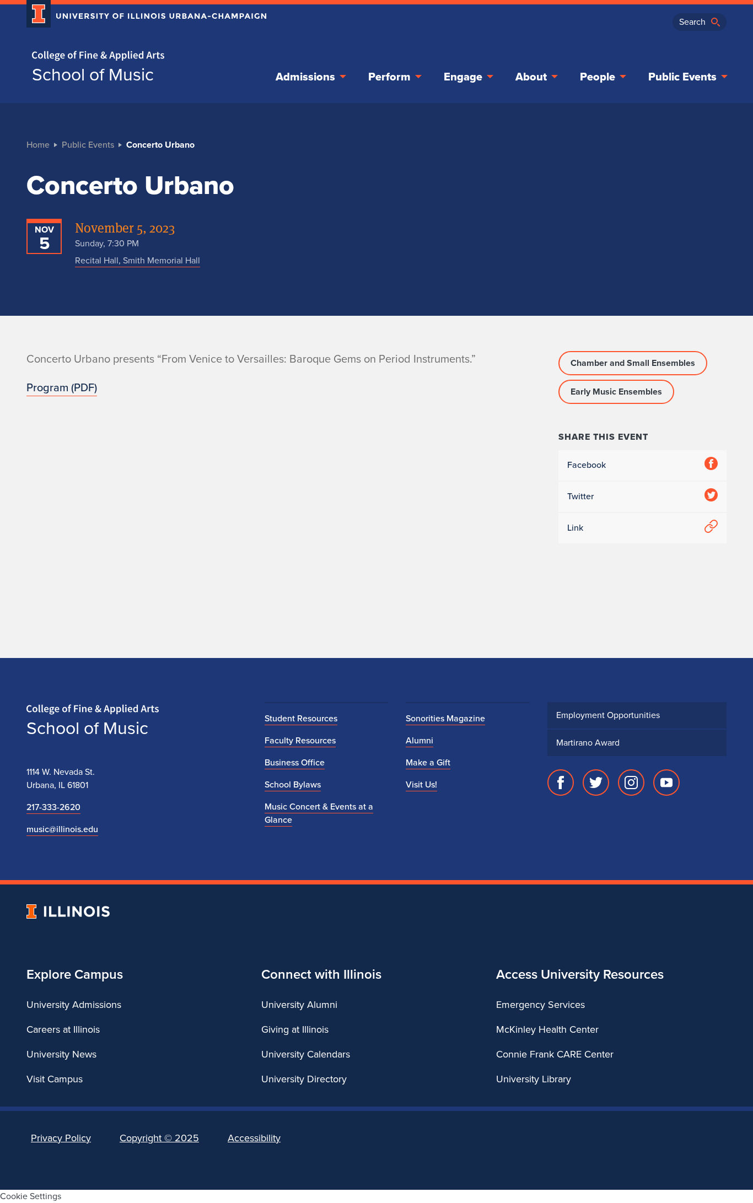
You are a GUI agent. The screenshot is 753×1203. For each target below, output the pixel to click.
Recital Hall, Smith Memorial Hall (137, 260)
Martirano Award (588, 742)
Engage (463, 76)
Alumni (419, 740)
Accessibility (254, 1138)
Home (38, 144)
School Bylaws (293, 784)
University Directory (304, 1079)
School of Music (93, 74)
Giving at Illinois (295, 1029)
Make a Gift (428, 762)
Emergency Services (540, 1004)
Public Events (682, 76)
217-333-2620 (53, 807)
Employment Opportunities (608, 715)
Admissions (305, 76)
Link (575, 527)
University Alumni (299, 1004)
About (531, 76)
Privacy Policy (61, 1138)
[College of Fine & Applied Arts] (142, 55)
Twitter (580, 496)
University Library (533, 1079)
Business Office (295, 762)
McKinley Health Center (547, 1029)
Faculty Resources (300, 740)
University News (61, 1054)
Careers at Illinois (63, 1029)
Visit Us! (421, 784)
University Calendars (305, 1054)
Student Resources (301, 718)
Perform (389, 76)
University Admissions (73, 1004)
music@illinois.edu (62, 829)
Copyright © (159, 1138)
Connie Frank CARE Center (555, 1054)
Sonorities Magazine (445, 718)
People (597, 76)
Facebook (586, 464)
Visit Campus (54, 1079)
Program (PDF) (61, 387)
